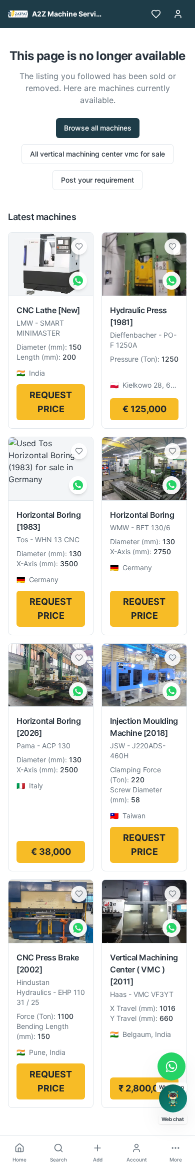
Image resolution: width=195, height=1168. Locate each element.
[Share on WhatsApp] (78, 281)
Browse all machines (98, 128)
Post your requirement (97, 180)
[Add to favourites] (79, 247)
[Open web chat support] (173, 1098)
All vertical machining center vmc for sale (97, 154)
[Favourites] (156, 14)
